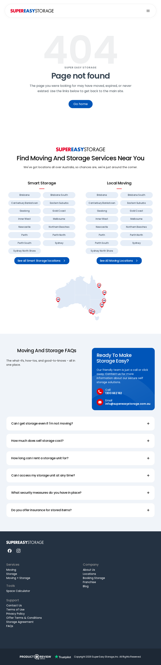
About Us (89, 570)
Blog (86, 586)
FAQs (9, 626)
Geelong (24, 210)
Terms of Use (15, 609)
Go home (80, 104)
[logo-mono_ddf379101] (35, 657)
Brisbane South (59, 195)
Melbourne (59, 218)
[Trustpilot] (63, 657)
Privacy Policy (15, 614)
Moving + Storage (18, 578)
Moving (11, 570)
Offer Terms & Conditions (24, 618)
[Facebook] (9, 550)
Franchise (89, 582)
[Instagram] (18, 550)
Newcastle (24, 227)
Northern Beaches (59, 227)
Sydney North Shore (24, 250)
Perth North (59, 235)
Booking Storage (94, 578)
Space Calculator (18, 591)
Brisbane (24, 195)
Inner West (24, 218)
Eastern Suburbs (59, 203)
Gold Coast (59, 210)
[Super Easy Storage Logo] (80, 149)
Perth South (24, 243)
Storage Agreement (20, 622)
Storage (11, 574)
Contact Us (14, 605)
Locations (89, 574)
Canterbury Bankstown (24, 203)
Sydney (59, 243)
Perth (24, 235)
